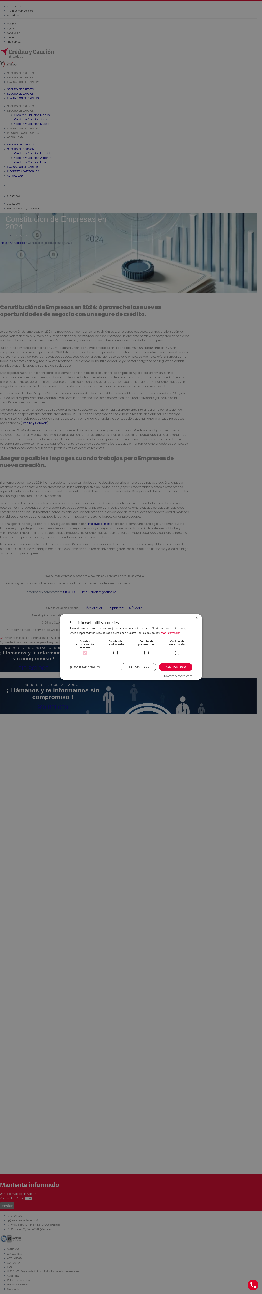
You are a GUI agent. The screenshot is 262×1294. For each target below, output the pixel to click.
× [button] (196, 618)
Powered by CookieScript (178, 676)
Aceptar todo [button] (176, 667)
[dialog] (131, 647)
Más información (170, 633)
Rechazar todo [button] (139, 667)
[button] (85, 667)
